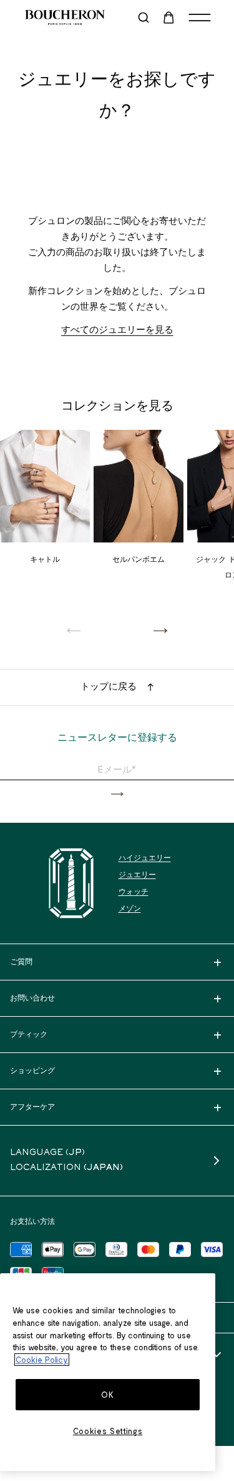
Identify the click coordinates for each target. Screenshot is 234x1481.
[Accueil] (71, 883)
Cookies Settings (108, 1431)
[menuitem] (169, 17)
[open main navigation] (199, 17)
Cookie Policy (42, 1360)
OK (107, 1395)
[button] (160, 630)
